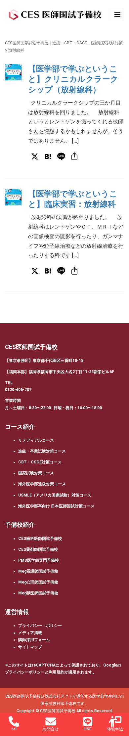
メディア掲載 (30, 632)
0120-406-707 (18, 389)
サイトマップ (30, 647)
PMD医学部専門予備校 (38, 560)
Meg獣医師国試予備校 (38, 593)
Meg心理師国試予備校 (38, 582)
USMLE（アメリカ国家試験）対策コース (54, 495)
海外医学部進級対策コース (42, 484)
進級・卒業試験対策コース (42, 451)
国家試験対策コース (36, 473)
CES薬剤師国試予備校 (38, 549)
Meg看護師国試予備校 (38, 571)
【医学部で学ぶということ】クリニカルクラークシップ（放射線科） (73, 79)
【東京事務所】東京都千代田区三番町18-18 (44, 360)
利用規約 (56, 672)
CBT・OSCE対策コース (40, 462)
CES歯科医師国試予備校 (40, 538)
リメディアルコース (36, 440)
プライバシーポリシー (25, 672)
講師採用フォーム (34, 639)
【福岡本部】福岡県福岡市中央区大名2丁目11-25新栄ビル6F (59, 371)
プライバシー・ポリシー (40, 625)
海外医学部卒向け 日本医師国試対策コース (56, 506)
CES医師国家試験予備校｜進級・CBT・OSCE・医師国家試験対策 (64, 43)
